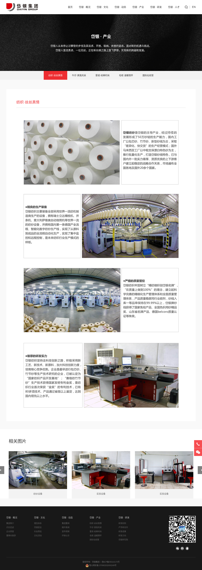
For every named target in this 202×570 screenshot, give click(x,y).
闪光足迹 (10, 527)
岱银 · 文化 (102, 7)
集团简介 (10, 523)
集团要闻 (65, 523)
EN (194, 7)
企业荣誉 (10, 531)
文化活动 (38, 536)
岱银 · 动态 (120, 7)
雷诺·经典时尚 (102, 75)
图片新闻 (65, 527)
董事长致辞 (11, 536)
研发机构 (122, 523)
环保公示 (65, 536)
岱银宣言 (38, 527)
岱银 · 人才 (174, 7)
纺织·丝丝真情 (55, 75)
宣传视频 (65, 531)
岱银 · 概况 (84, 7)
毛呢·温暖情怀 (126, 75)
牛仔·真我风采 (79, 75)
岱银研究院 (123, 540)
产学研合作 (123, 527)
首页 (70, 7)
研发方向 (122, 536)
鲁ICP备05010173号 (111, 562)
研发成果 (122, 531)
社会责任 (38, 531)
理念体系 (38, 523)
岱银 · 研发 (156, 7)
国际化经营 (148, 75)
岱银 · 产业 (138, 7)
